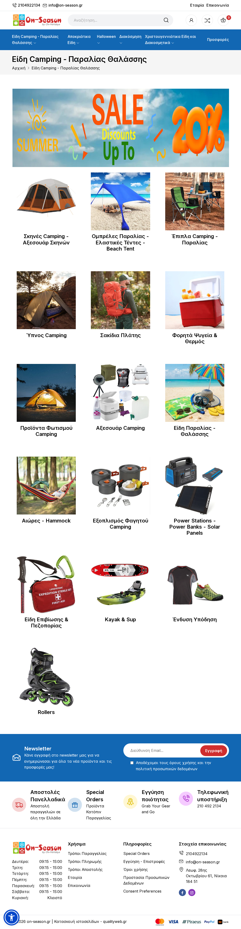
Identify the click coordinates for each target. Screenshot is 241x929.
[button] (11, 917)
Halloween (106, 36)
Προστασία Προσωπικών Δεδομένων (146, 880)
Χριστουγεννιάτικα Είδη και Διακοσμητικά (170, 39)
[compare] (207, 20)
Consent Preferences (142, 891)
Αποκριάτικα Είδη (79, 39)
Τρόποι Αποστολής (85, 869)
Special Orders (136, 853)
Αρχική (18, 68)
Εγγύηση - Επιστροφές (144, 861)
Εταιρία (197, 5)
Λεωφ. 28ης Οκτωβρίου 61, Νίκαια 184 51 (206, 876)
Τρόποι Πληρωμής (85, 861)
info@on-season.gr (65, 5)
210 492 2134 (209, 806)
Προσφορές (218, 39)
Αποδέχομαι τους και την (173, 765)
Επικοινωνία (217, 5)
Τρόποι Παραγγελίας (87, 853)
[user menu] (191, 20)
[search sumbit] (166, 20)
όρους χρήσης (182, 762)
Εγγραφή (213, 750)
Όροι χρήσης (135, 869)
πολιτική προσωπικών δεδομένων (166, 768)
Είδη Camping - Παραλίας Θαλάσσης (35, 39)
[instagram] (191, 892)
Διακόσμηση (130, 36)
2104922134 (29, 5)
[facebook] (182, 892)
